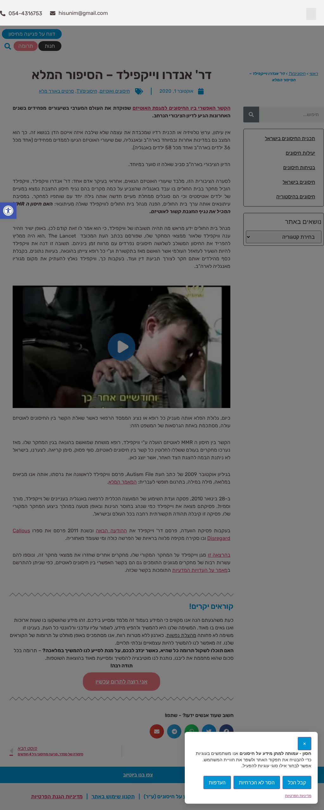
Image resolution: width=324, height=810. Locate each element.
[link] (8, 210)
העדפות (217, 782)
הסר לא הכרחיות (257, 782)
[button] (311, 14)
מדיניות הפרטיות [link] (298, 795)
